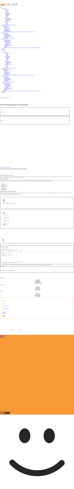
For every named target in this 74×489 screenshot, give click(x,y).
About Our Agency (37, 286)
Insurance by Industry (37, 281)
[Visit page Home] (9, 6)
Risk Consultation (7, 70)
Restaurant (7, 57)
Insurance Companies (7, 78)
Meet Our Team (38, 287)
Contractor (7, 58)
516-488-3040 (3, 91)
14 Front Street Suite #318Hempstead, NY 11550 (8, 84)
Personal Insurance (37, 280)
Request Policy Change (7, 74)
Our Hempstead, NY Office (6, 217)
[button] (2, 335)
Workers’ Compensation (9, 62)
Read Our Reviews (7, 77)
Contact (2, 82)
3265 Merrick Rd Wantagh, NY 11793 (8, 86)
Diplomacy (7, 59)
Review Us (6, 89)
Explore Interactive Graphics (37, 283)
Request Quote (3, 92)
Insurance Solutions (4, 51)
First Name (10, 251)
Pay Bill (6, 71)
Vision (7, 66)
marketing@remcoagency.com (7, 414)
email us (14, 270)
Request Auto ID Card (7, 72)
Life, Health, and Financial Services (37, 282)
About (2, 75)
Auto (6, 54)
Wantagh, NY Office (7, 85)
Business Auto (8, 63)
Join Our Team (6, 80)
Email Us (4, 224)
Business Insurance (4, 97)
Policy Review (6, 73)
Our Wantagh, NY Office (6, 220)
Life (6, 65)
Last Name (21, 251)
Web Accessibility (38, 296)
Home (7, 53)
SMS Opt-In (6, 81)
